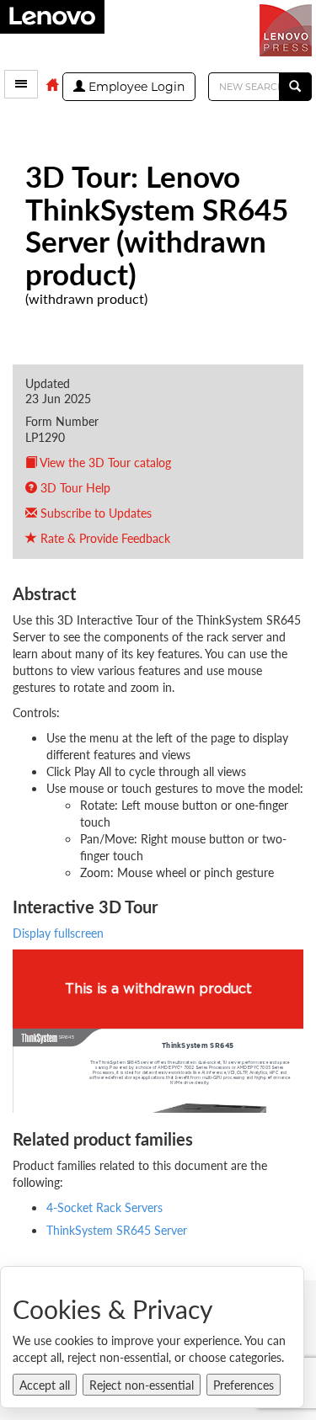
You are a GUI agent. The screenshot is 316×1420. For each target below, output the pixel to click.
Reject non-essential (141, 1384)
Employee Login (135, 86)
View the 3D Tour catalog (104, 462)
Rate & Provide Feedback (103, 537)
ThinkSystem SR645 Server (116, 1229)
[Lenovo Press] (288, 28)
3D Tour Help (73, 487)
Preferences (243, 1384)
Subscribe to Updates (94, 512)
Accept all (44, 1384)
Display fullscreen (58, 932)
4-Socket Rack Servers (104, 1207)
